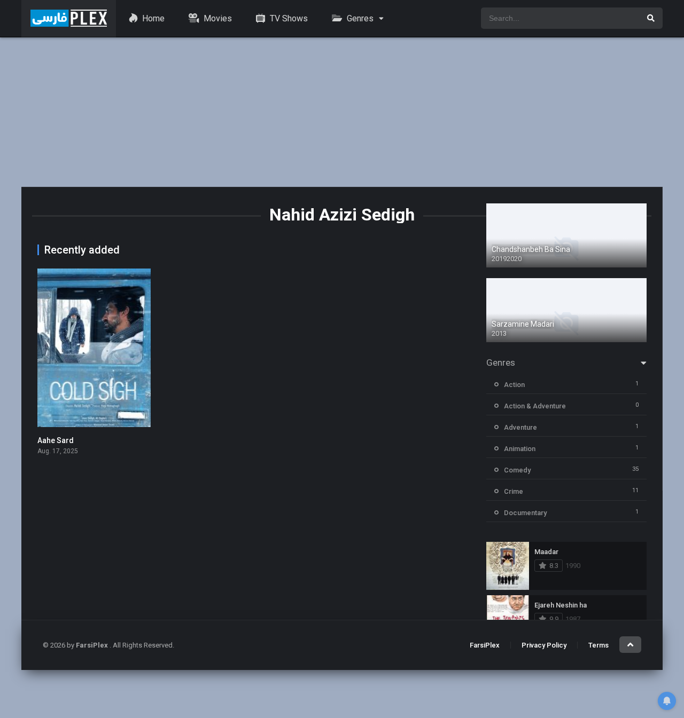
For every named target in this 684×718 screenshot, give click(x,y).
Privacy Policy (544, 645)
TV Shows (288, 18)
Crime (513, 491)
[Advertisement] (342, 112)
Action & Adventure (535, 406)
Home (152, 18)
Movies (216, 18)
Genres (359, 18)
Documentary (525, 513)
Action (514, 385)
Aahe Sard (55, 440)
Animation (519, 449)
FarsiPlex (485, 645)
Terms (598, 645)
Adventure (520, 427)
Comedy (517, 470)
